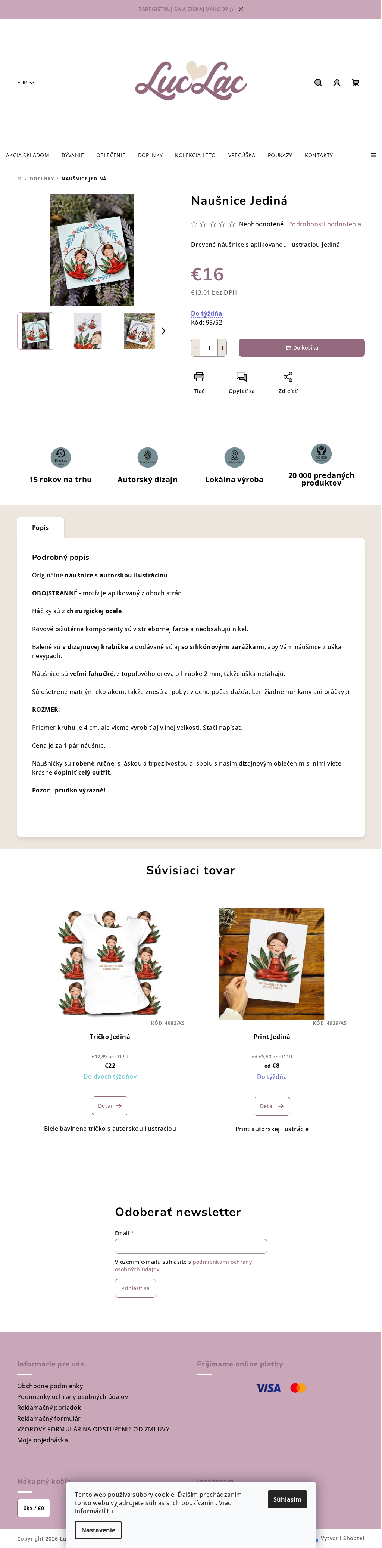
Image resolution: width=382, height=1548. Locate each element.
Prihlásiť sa (135, 1288)
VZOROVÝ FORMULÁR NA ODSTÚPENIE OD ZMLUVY (93, 1429)
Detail (106, 1105)
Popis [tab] (40, 528)
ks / (34, 1507)
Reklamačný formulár (49, 1418)
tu (110, 1511)
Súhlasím (287, 1499)
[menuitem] (27, 155)
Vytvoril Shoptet (343, 1538)
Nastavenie (98, 1530)
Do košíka (305, 347)
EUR (22, 82)
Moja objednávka (42, 1440)
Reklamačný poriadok (49, 1407)
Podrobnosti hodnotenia (324, 224)
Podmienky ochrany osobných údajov (72, 1397)
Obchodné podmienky (50, 1386)
